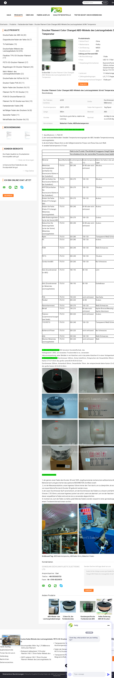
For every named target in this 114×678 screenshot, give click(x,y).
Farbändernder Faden (25, 24)
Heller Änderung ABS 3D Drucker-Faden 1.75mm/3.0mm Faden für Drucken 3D (104, 618)
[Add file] (69, 674)
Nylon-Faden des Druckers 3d (14, 87)
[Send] (108, 674)
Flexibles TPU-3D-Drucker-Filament (17, 56)
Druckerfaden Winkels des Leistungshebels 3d (13, 50)
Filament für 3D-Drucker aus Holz (16, 101)
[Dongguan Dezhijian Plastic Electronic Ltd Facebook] (5, 2)
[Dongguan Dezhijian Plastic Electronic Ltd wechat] (17, 187)
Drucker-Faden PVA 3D (12, 83)
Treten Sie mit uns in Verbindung (88, 15)
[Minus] (108, 625)
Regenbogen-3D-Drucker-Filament (16, 67)
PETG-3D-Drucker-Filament (13, 62)
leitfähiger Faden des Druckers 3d (16, 110)
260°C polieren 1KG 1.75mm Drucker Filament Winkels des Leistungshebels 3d (36, 658)
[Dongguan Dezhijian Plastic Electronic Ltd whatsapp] (11, 187)
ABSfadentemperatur (61, 556)
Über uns (30, 15)
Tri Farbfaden (8, 44)
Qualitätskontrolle (62, 15)
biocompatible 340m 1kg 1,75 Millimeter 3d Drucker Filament (35, 647)
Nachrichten (4, 659)
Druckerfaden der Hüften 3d (14, 78)
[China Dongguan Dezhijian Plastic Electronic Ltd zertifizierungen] (9, 135)
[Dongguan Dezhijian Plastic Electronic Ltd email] (5, 187)
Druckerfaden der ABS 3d (13, 35)
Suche (105, 2)
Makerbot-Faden (88, 556)
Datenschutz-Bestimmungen (13, 674)
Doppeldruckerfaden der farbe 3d (16, 40)
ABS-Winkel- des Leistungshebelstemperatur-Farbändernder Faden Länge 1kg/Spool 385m (54, 618)
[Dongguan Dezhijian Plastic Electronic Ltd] (57, 10)
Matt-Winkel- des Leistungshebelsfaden (11, 72)
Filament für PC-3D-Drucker (14, 92)
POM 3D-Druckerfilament (13, 97)
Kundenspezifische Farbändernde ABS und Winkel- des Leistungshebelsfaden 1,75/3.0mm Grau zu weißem (87, 618)
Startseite (3, 24)
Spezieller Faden (9, 115)
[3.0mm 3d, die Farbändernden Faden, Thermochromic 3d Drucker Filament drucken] (68, 607)
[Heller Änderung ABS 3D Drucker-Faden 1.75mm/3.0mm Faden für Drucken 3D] (104, 607)
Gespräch (83, 84)
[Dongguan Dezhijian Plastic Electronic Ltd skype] (23, 187)
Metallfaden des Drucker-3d (14, 119)
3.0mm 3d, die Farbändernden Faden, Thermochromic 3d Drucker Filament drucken (68, 618)
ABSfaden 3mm (75, 556)
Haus (9, 15)
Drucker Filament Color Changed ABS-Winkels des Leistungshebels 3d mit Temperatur (58, 75)
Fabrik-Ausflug (43, 15)
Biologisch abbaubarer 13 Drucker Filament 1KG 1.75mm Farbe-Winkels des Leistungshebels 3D (36, 652)
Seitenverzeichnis (6, 662)
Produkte (18, 15)
